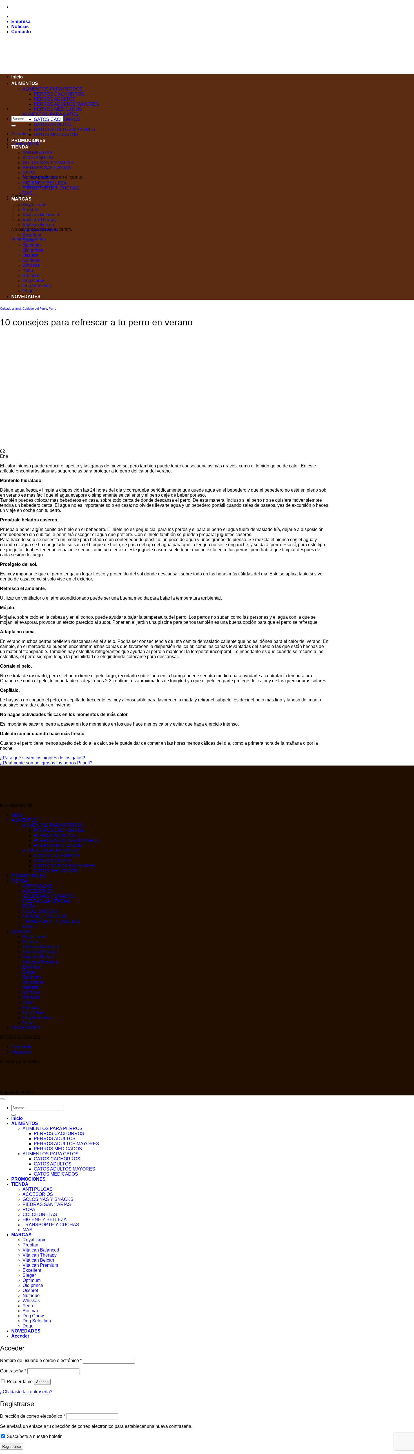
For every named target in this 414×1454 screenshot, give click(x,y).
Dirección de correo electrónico (32, 1416)
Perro (52, 308)
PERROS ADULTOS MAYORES (66, 104)
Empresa (20, 21)
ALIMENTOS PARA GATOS (51, 114)
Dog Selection (37, 285)
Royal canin (34, 204)
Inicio (17, 77)
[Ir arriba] (2, 1099)
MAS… (30, 193)
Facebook (21, 1047)
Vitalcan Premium (40, 230)
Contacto (21, 31)
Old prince (33, 250)
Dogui (29, 290)
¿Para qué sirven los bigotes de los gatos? (42, 757)
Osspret (30, 255)
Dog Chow (33, 280)
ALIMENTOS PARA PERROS (53, 89)
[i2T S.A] (22, 1087)
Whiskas (31, 265)
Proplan (30, 941)
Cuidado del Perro (35, 308)
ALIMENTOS (24, 83)
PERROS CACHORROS (59, 94)
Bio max (31, 275)
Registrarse (11, 1446)
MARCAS (21, 931)
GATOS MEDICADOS (56, 134)
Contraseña (13, 1371)
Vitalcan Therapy (40, 219)
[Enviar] (13, 126)
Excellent (32, 235)
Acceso (42, 1382)
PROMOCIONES (28, 140)
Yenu (28, 270)
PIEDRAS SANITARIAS (47, 167)
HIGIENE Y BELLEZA (45, 183)
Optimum (32, 245)
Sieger (29, 240)
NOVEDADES (26, 296)
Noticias (20, 26)
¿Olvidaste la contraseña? (26, 1391)
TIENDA (19, 147)
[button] (19, 133)
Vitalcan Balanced (41, 214)
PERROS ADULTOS (54, 99)
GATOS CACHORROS (57, 119)
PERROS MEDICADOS (58, 109)
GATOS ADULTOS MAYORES (64, 129)
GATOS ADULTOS (53, 124)
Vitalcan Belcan (38, 224)
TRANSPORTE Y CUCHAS (51, 188)
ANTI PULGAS (38, 886)
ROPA (29, 172)
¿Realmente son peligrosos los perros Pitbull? (46, 762)
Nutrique (31, 260)
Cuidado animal (10, 308)
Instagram (21, 1052)
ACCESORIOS (38, 891)
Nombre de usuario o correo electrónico (41, 1360)
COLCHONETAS (40, 177)
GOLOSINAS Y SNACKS (48, 162)
